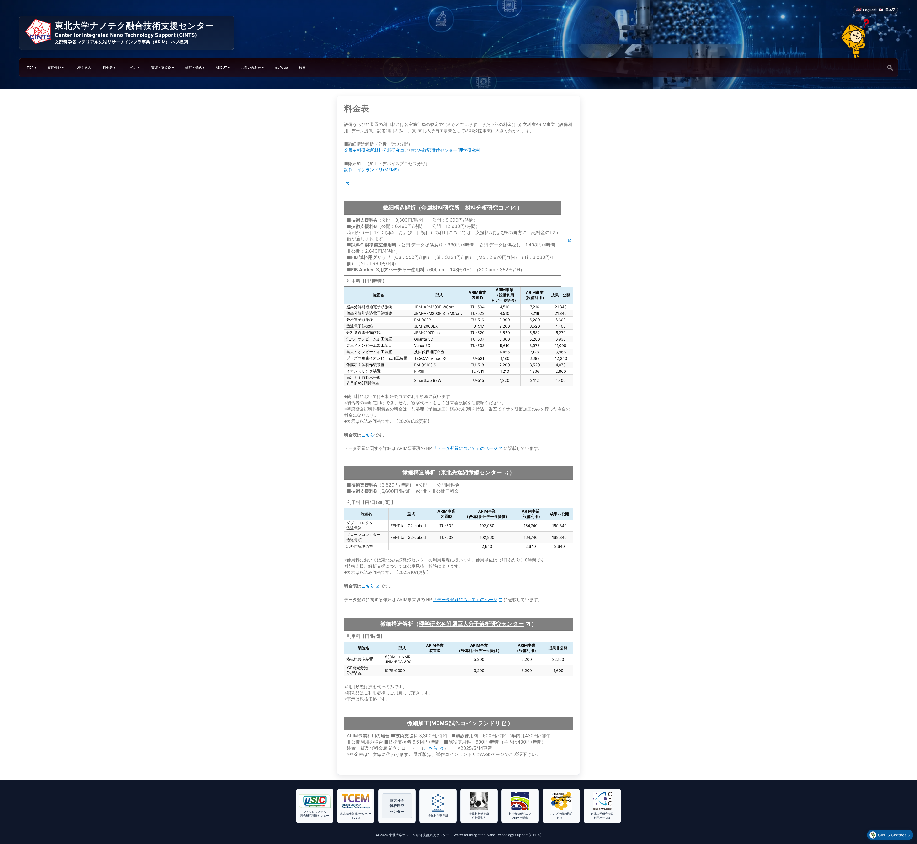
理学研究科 (469, 150)
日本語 (890, 10)
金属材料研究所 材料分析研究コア (465, 207)
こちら (367, 434)
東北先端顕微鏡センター (433, 150)
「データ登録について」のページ (465, 448)
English (869, 10)
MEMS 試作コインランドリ (466, 723)
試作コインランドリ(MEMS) (371, 169)
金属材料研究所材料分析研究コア (376, 150)
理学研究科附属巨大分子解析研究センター (471, 623)
